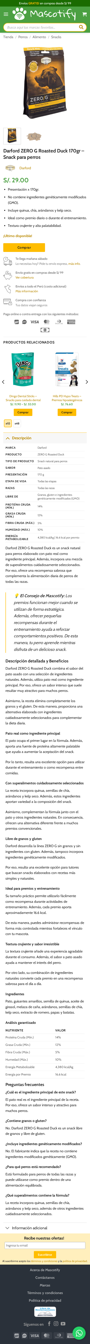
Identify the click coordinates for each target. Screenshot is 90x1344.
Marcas (45, 1285)
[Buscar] (81, 27)
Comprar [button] (67, 412)
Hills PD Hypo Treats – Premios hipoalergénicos (67, 398)
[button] (6, 14)
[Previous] (10, 83)
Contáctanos (45, 1277)
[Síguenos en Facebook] (49, 1324)
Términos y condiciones (45, 1293)
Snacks (56, 37)
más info (74, 264)
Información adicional (29, 1228)
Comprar (24, 247)
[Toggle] (7, 438)
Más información (27, 291)
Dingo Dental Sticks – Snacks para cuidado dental (23, 398)
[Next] (79, 83)
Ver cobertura (25, 277)
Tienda (8, 37)
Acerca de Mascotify (45, 1270)
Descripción (21, 438)
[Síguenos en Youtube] (63, 1324)
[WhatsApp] (79, 1333)
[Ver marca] (10, 168)
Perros (23, 37)
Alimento (39, 37)
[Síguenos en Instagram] (56, 1324)
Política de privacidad (45, 1300)
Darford (25, 168)
